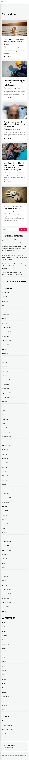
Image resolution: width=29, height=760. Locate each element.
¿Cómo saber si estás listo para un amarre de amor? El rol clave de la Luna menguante (14, 241)
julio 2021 (4, 559)
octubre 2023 (5, 441)
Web (3, 710)
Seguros (4, 679)
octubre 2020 (5, 598)
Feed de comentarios (8, 729)
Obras (3, 666)
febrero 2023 (5, 476)
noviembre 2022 (6, 489)
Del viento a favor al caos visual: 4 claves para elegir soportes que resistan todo (13, 274)
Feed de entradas (7, 725)
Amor (3, 622)
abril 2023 (4, 467)
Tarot (3, 683)
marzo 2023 (5, 471)
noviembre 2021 (6, 541)
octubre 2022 (5, 493)
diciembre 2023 (6, 432)
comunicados (9, 47)
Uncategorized (6, 696)
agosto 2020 (5, 607)
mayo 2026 (5, 305)
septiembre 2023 (6, 445)
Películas (4, 670)
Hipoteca (4, 648)
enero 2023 (5, 480)
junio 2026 (5, 301)
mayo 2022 (5, 515)
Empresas (5, 635)
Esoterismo (5, 640)
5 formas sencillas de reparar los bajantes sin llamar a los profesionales (14, 83)
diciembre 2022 (6, 484)
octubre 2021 (5, 546)
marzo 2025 (5, 367)
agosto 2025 (5, 345)
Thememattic (19, 757)
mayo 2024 (5, 410)
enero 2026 (5, 323)
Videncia (4, 705)
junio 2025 (5, 353)
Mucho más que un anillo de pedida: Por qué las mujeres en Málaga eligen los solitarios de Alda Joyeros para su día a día (14, 248)
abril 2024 (4, 415)
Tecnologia (5, 688)
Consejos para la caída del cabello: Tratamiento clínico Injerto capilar (14, 124)
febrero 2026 (5, 318)
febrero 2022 (5, 528)
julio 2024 (4, 401)
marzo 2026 (5, 314)
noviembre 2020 (6, 594)
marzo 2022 (5, 524)
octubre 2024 (5, 388)
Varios (3, 701)
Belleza (4, 626)
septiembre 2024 (6, 393)
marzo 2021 (5, 576)
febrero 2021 (5, 580)
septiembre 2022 (6, 498)
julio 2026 (4, 297)
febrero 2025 (5, 371)
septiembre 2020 (6, 602)
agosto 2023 (5, 449)
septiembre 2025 (6, 340)
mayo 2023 (5, 463)
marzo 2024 (5, 419)
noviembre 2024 (6, 384)
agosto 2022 (5, 502)
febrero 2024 (5, 423)
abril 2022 (4, 519)
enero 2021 (5, 585)
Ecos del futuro (9, 745)
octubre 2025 (5, 336)
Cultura (4, 631)
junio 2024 (5, 406)
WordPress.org (6, 734)
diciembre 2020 (6, 589)
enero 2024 (5, 428)
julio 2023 (4, 454)
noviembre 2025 (6, 332)
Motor (4, 661)
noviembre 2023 (6, 436)
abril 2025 (4, 362)
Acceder (4, 721)
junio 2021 (5, 563)
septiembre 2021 (6, 550)
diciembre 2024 (6, 380)
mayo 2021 (5, 567)
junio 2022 (5, 511)
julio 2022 (4, 506)
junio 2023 (5, 458)
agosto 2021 (5, 554)
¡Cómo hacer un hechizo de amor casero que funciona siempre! (14, 41)
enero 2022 (5, 532)
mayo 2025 (5, 358)
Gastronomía (5, 644)
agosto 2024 (5, 397)
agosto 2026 (5, 292)
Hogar (4, 653)
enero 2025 (5, 375)
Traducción (5, 692)
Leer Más (15, 27)
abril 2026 (4, 310)
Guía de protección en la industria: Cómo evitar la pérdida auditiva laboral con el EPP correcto (14, 266)
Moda (3, 657)
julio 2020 (4, 611)
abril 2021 (4, 572)
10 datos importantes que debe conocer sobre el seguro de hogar (13, 208)
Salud (3, 675)
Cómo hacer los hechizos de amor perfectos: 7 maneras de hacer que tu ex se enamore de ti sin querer (14, 166)
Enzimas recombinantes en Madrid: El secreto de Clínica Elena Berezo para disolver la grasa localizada (14, 257)
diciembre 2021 (6, 537)
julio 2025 (4, 349)
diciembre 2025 (6, 327)
